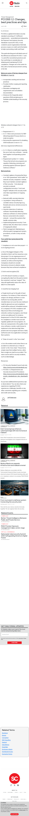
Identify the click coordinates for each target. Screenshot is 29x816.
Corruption (5, 738)
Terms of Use (21, 638)
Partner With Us (14, 801)
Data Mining (5, 745)
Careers (21, 792)
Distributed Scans (7, 752)
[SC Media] (14, 3)
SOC (2, 497)
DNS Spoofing (6, 740)
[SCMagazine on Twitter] (14, 785)
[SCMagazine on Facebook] (11, 785)
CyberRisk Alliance (10, 792)
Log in (11, 6)
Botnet (4, 735)
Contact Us (16, 792)
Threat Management (7, 17)
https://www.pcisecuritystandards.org (15, 367)
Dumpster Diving (7, 754)
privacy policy (23, 810)
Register (17, 6)
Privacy (25, 792)
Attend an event (16, 799)
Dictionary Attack (7, 749)
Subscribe (14, 642)
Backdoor (5, 733)
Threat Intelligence (8, 426)
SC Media (4, 792)
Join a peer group (22, 799)
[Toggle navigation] (2, 3)
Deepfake (5, 747)
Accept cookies (14, 814)
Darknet (4, 742)
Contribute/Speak (9, 799)
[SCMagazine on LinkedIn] (18, 785)
